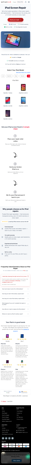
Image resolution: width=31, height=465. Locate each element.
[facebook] (3, 438)
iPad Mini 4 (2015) (23, 106)
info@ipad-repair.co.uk (7, 282)
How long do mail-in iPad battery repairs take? (13, 293)
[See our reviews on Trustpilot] (14, 2)
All (3, 76)
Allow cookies (16, 460)
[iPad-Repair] (6, 2)
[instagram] (9, 438)
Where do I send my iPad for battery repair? (12, 314)
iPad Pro (9, 76)
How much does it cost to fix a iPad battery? (12, 289)
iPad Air (22, 76)
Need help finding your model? (23, 72)
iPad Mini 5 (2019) (7, 106)
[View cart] (25, 2)
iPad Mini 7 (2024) (7, 93)
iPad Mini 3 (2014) (7, 119)
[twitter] (6, 438)
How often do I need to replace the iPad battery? (13, 309)
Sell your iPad (20, 1)
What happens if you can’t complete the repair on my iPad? (14, 303)
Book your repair (14, 19)
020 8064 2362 (21, 430)
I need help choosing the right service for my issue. (14, 276)
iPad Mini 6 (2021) (23, 93)
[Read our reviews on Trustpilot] (5, 24)
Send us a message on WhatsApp (12, 280)
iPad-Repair (11, 450)
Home (4, 401)
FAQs (24, 270)
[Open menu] (29, 2)
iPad (16, 76)
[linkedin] (12, 438)
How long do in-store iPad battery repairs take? (13, 298)
